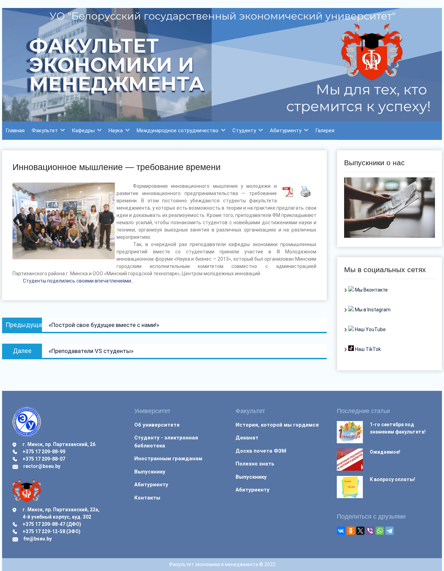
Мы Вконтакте (371, 290)
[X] (360, 531)
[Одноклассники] (351, 531)
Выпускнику (149, 472)
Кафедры (83, 130)
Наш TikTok (367, 349)
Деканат (247, 438)
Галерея (324, 130)
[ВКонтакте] (341, 531)
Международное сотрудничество (178, 130)
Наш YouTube (370, 329)
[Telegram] (389, 531)
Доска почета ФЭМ (261, 451)
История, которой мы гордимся (277, 425)
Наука (116, 130)
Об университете (157, 425)
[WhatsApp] (380, 531)
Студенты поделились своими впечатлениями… (78, 281)
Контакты (147, 498)
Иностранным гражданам (168, 458)
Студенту (244, 130)
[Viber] (370, 531)
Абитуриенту (285, 130)
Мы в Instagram (372, 309)
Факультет (45, 130)
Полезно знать (255, 464)
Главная (15, 130)
